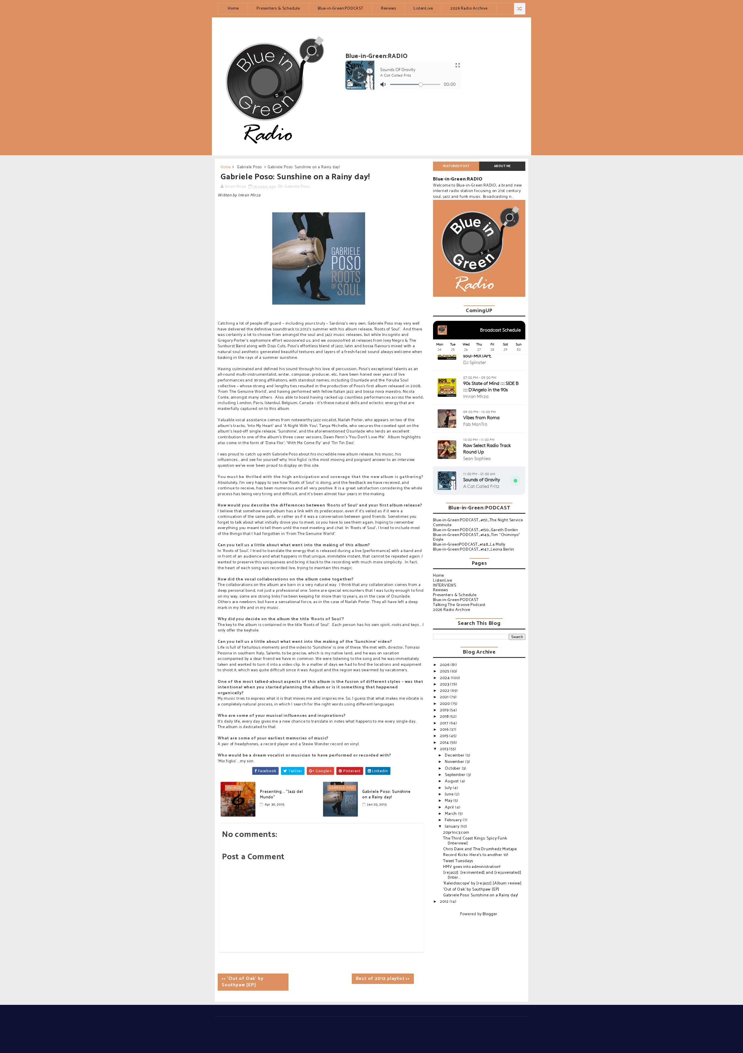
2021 (445, 697)
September (455, 775)
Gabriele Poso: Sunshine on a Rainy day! (386, 794)
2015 (444, 736)
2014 (445, 742)
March (451, 813)
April (450, 807)
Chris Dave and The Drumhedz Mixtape (480, 849)
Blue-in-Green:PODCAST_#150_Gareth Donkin (475, 530)
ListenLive (423, 8)
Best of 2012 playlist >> (383, 979)
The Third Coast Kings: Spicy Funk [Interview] (475, 841)
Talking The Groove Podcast (459, 605)
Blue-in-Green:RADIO (458, 179)
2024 (445, 678)
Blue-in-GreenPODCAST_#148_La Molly (469, 544)
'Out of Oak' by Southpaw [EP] (471, 889)
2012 (445, 901)
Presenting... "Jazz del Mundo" (281, 794)
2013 (444, 749)
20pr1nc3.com (456, 832)
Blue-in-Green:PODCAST (340, 8)
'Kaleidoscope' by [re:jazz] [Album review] (482, 883)
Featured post (456, 166)
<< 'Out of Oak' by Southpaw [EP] (242, 982)
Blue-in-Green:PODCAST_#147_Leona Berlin (473, 549)
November (455, 762)
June (450, 794)
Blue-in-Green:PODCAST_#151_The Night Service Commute (478, 523)
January (452, 826)
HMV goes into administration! (471, 867)
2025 (445, 671)
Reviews (388, 8)
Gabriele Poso (249, 167)
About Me (502, 166)
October (453, 768)
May (449, 800)
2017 (444, 723)
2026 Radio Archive (468, 8)
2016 (445, 729)
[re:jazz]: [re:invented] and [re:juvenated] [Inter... (482, 875)
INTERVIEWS (444, 585)
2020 (445, 704)
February (454, 820)
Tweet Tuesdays (458, 861)
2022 (445, 690)
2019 (445, 710)
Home (233, 8)
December (455, 755)
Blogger (490, 914)
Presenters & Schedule (278, 8)
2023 (445, 684)
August (452, 781)
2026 (445, 665)
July (449, 788)
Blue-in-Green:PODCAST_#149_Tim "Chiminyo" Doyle (476, 537)
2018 (445, 716)
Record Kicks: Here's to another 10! (475, 855)
